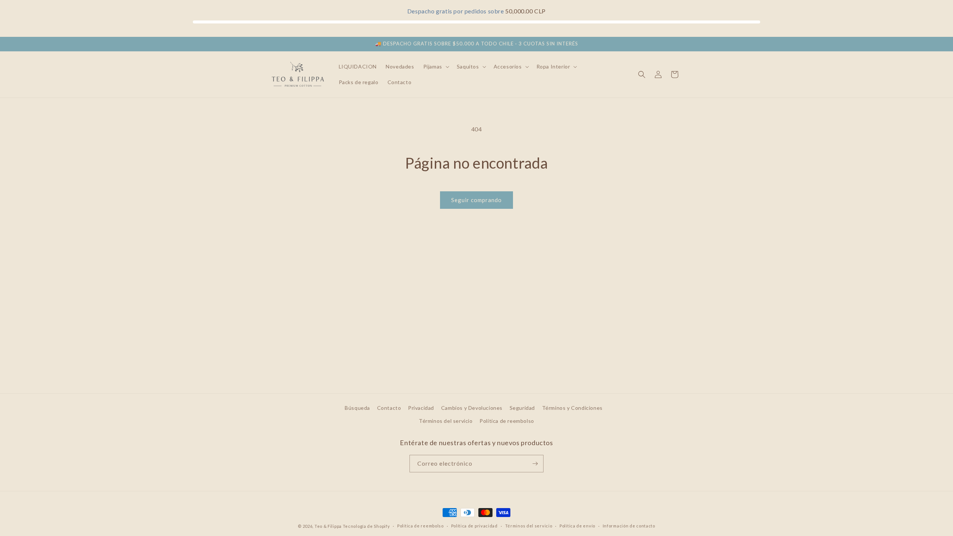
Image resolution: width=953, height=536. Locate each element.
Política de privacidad (474, 525)
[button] (435, 66)
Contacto (389, 408)
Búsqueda (357, 408)
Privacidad (421, 408)
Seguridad (522, 408)
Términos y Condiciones (572, 408)
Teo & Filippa (328, 526)
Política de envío (577, 525)
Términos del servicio (446, 421)
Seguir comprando (476, 200)
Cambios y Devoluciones (472, 408)
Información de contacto (629, 525)
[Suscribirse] (535, 463)
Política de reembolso (506, 421)
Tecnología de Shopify (366, 526)
